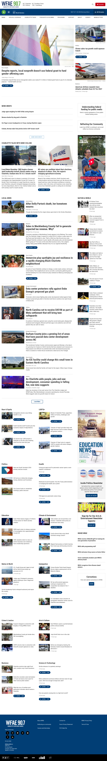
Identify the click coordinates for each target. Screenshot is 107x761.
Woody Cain (78, 91)
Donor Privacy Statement (66, 724)
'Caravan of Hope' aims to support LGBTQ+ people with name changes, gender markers (61, 444)
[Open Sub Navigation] (6, 17)
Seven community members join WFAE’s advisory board (90, 558)
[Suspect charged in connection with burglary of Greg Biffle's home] (7, 626)
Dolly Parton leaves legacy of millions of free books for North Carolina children (24, 520)
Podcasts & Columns (47, 17)
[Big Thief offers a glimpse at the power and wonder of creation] (83, 244)
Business (77, 84)
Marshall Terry (29, 232)
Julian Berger (5, 77)
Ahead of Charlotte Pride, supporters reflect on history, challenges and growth (61, 414)
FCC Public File (63, 728)
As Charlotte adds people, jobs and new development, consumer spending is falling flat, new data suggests (47, 382)
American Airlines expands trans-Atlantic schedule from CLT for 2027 (88, 88)
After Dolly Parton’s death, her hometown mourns (46, 205)
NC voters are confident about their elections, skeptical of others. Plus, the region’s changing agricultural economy (55, 171)
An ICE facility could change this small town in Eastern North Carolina (49, 361)
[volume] (8, 12)
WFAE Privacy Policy (87, 720)
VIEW (91, 584)
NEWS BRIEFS (7, 106)
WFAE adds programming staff (87, 546)
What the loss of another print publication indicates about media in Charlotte (23, 689)
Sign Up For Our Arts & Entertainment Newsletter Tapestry (91, 518)
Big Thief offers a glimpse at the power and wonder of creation (96, 243)
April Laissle (29, 294)
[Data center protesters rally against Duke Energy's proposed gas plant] (13, 292)
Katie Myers (28, 209)
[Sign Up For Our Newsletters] (91, 452)
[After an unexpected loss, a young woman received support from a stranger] (83, 219)
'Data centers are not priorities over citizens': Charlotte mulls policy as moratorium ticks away (61, 520)
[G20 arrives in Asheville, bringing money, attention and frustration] (7, 480)
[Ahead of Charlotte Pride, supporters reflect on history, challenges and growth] (44, 415)
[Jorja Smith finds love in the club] (44, 637)
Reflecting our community (44, 724)
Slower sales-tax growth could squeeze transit (89, 50)
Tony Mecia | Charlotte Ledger (33, 387)
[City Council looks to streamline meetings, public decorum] (7, 491)
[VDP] (91, 423)
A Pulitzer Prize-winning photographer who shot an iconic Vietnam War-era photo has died (96, 205)
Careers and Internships (43, 728)
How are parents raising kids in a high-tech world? (53, 693)
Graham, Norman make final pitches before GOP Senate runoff (20, 129)
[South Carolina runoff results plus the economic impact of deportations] (7, 428)
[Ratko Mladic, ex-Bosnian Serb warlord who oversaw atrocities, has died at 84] (83, 268)
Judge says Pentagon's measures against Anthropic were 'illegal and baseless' (23, 580)
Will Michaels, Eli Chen (31, 342)
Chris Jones (40, 176)
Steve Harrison (78, 53)
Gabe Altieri (4, 176)
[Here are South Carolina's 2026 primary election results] (7, 470)
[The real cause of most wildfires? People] (83, 281)
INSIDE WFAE (82, 533)
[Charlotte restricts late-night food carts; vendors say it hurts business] (7, 669)
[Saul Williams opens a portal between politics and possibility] (44, 626)
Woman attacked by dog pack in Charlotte (14, 117)
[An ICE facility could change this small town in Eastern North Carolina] (13, 363)
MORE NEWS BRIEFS (36, 137)
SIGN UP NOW (91, 496)
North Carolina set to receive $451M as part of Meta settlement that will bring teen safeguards (49, 312)
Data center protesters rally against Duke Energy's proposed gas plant (46, 290)
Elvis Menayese (29, 266)
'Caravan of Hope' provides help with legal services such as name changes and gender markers (61, 429)
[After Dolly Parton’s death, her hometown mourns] (13, 207)
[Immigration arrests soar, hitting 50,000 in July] (7, 415)
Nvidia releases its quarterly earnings (50, 666)
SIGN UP (92, 525)
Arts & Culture (29, 201)
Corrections (92, 577)
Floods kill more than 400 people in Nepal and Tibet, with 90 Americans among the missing (95, 322)
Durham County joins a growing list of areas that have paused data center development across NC (48, 336)
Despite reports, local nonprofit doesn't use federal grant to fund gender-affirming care (34, 72)
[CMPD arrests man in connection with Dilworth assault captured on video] (7, 647)
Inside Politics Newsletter (92, 483)
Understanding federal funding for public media (91, 108)
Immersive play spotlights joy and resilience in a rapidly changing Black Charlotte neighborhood (49, 260)
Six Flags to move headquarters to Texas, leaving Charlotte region (21, 123)
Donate (101, 4)
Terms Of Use (85, 724)
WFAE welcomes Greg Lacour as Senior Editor (91, 552)
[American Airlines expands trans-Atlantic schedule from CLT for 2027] (90, 71)
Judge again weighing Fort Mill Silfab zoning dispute (18, 111)
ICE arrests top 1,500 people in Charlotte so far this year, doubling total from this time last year (23, 440)
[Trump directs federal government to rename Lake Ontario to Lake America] (83, 231)
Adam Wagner (29, 318)
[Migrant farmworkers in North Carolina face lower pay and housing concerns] (44, 546)
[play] (3, 12)
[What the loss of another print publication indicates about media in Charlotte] (7, 690)
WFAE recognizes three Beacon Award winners (89, 566)
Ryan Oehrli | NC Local (31, 365)
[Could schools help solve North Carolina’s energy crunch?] (44, 536)
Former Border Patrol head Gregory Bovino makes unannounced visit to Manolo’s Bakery (61, 569)
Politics (77, 45)
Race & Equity (5, 67)
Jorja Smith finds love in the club (60, 634)
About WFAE (40, 720)
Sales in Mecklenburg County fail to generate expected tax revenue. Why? (48, 228)
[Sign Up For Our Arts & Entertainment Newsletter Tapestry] (91, 507)
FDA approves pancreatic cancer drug (50, 496)
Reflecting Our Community (91, 124)
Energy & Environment (31, 286)
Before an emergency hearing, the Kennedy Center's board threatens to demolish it (61, 646)
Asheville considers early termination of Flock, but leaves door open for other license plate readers (24, 678)
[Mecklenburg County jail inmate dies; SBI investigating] (7, 637)
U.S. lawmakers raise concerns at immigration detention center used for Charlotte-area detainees (62, 600)
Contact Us (62, 720)
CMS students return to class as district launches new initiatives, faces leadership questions (22, 541)
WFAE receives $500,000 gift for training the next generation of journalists (91, 540)
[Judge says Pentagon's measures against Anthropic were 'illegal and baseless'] (7, 581)
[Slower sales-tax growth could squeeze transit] (90, 33)
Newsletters (98, 17)
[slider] (11, 12)
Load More (37, 401)
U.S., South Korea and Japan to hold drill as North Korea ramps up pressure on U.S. (23, 569)
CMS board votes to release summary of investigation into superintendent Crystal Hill (24, 531)
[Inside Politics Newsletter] (91, 473)
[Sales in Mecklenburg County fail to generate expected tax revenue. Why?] (13, 229)
